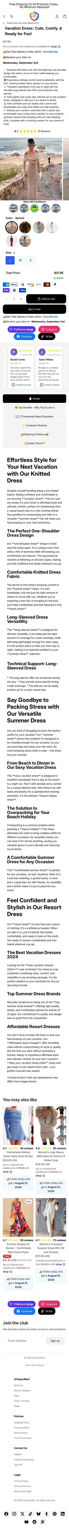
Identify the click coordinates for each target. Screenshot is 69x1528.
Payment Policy (22, 1427)
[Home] (3, 23)
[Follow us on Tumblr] (46, 1514)
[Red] (12, 241)
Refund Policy (21, 1432)
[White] (25, 241)
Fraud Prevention (22, 1438)
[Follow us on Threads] (42, 1522)
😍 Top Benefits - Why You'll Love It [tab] (34, 407)
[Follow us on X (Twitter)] (22, 1514)
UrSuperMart (38, 1357)
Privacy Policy (21, 1481)
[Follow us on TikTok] (30, 1514)
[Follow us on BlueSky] (38, 1514)
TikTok (48, 336)
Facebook (26, 336)
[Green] (52, 227)
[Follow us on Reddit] (34, 1522)
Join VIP (18, 1464)
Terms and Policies (34, 1365)
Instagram (51, 329)
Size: (10, 252)
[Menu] (4, 16)
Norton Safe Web (22, 1491)
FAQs (16, 1395)
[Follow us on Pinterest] (54, 1514)
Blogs (16, 1406)
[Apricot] (12, 227)
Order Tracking (21, 1401)
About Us (18, 1385)
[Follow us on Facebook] (6, 1514)
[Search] (12, 16)
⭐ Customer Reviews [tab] (34, 425)
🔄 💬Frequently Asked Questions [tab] (34, 416)
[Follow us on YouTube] (26, 1522)
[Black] (25, 227)
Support (18, 1454)
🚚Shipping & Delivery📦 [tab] (34, 434)
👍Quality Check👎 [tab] (34, 443)
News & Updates (22, 1390)
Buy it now (34, 309)
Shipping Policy (21, 1422)
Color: (15, 217)
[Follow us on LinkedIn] (63, 1514)
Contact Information (24, 1459)
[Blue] (39, 227)
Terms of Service (22, 1486)
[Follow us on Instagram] (14, 1514)
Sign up (55, 1340)
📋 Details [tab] (34, 398)
